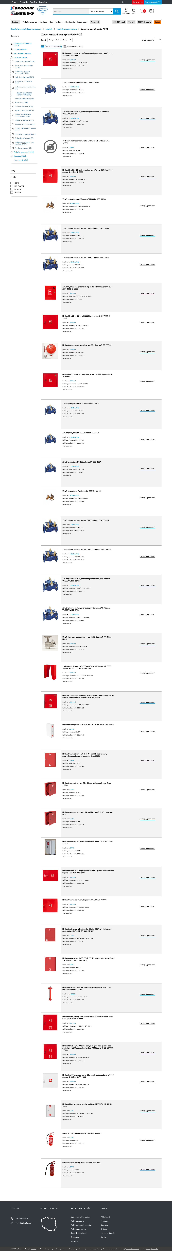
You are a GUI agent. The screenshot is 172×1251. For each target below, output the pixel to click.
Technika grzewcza (30, 22)
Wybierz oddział (22, 1218)
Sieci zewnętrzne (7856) (22, 53)
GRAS (72, 147)
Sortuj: (43, 40)
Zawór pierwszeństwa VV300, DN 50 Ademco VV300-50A (85, 257)
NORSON (73, 994)
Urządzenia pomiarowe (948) (23, 82)
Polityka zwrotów (77, 1221)
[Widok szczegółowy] (42, 46)
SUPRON (73, 60)
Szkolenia (104, 1225)
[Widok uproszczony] (64, 46)
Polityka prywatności (78, 1229)
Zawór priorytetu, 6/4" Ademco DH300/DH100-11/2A (84, 199)
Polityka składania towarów (81, 1225)
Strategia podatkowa (79, 1233)
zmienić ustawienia (132, 1249)
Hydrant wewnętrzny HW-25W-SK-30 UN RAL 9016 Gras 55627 (88, 725)
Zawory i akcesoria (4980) (25, 124)
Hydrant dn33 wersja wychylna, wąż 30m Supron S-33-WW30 (86, 345)
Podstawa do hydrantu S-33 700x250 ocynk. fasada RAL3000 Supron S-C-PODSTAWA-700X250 (86, 667)
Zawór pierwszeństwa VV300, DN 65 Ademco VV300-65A (85, 228)
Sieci (51, 22)
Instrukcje (74, 1241)
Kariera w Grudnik (107, 1233)
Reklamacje (75, 1237)
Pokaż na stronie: (147, 40)
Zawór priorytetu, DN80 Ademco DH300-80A (80, 403)
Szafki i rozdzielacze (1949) (25, 61)
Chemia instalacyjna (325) (24, 99)
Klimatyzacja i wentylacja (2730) (23, 44)
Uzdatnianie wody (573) (24, 107)
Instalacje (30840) (20, 57)
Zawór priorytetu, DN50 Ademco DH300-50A (80, 433)
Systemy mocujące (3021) (24, 110)
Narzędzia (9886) (20, 156)
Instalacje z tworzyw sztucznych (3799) (22, 72)
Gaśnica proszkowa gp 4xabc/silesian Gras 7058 (81, 1162)
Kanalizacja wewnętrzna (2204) (24, 66)
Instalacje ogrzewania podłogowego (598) (23, 115)
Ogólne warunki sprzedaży (80, 1217)
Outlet (157, 22)
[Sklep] (29, 14)
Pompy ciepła (82, 22)
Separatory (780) (21, 102)
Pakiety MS (95, 22)
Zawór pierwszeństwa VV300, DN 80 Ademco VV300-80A (85, 520)
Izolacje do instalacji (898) (24, 77)
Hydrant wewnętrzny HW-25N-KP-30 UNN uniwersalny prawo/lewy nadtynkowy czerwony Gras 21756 (84, 755)
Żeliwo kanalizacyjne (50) (24, 138)
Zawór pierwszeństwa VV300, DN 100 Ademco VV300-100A (86, 549)
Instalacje (43, 22)
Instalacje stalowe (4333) (24, 120)
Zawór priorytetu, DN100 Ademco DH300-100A (81, 462)
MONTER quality (144, 22)
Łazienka (59, 22)
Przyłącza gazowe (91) (23, 148)
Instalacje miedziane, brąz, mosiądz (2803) (24, 143)
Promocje (104, 1221)
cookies (33, 1249)
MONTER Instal (119, 22)
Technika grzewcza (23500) (24, 152)
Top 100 (131, 22)
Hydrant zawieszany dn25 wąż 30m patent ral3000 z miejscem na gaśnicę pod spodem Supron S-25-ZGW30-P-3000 (88, 696)
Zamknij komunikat (152, 1249)
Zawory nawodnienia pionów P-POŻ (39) (24, 94)
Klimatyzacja (70, 22)
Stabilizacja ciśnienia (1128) (25, 134)
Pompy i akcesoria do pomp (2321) (25, 129)
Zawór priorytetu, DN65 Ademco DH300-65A (80, 82)
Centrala (104, 1237)
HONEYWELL (74, 87)
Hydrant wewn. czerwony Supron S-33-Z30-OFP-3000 (84, 900)
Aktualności (105, 1217)
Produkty (15, 22)
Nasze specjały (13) (21, 160)
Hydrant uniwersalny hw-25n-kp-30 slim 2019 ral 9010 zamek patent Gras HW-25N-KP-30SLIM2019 (86, 930)
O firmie (104, 1229)
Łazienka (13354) (20, 49)
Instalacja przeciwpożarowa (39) (25, 88)
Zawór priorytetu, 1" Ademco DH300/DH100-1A (81, 491)
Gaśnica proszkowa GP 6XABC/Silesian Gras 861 (81, 1133)
